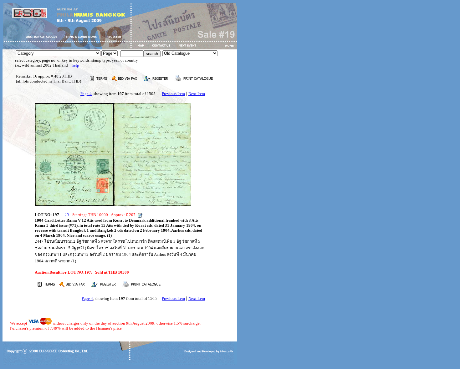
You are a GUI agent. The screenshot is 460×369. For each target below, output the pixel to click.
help (75, 65)
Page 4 (86, 93)
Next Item (196, 93)
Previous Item (173, 93)
